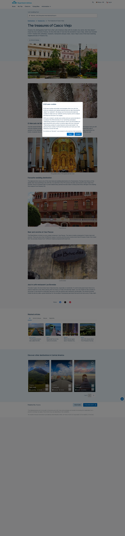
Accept (78, 134)
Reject (70, 134)
